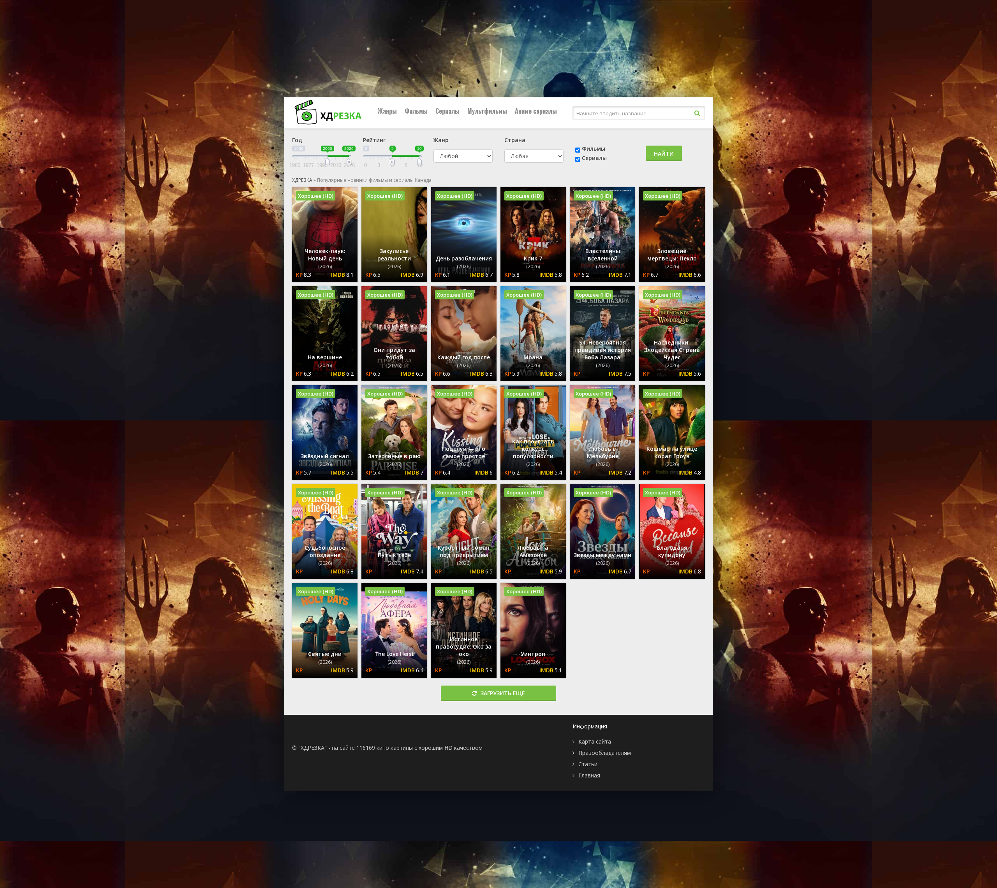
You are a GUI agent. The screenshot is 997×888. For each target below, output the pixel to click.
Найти (664, 153)
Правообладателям (604, 752)
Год (297, 140)
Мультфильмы (487, 111)
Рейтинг (374, 140)
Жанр (441, 140)
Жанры (387, 111)
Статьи (587, 764)
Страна (514, 140)
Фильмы (416, 111)
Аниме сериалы (536, 111)
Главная (589, 775)
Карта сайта (594, 741)
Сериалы (447, 111)
